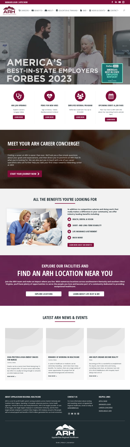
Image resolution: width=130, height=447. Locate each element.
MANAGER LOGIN (11, 2)
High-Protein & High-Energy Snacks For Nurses (22, 358)
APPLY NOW (23, 2)
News (14, 362)
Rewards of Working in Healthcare (63, 357)
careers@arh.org (73, 408)
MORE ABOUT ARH (105, 411)
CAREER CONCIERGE (106, 407)
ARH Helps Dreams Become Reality (103, 357)
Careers (9, 362)
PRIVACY (63, 443)
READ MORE (11, 376)
